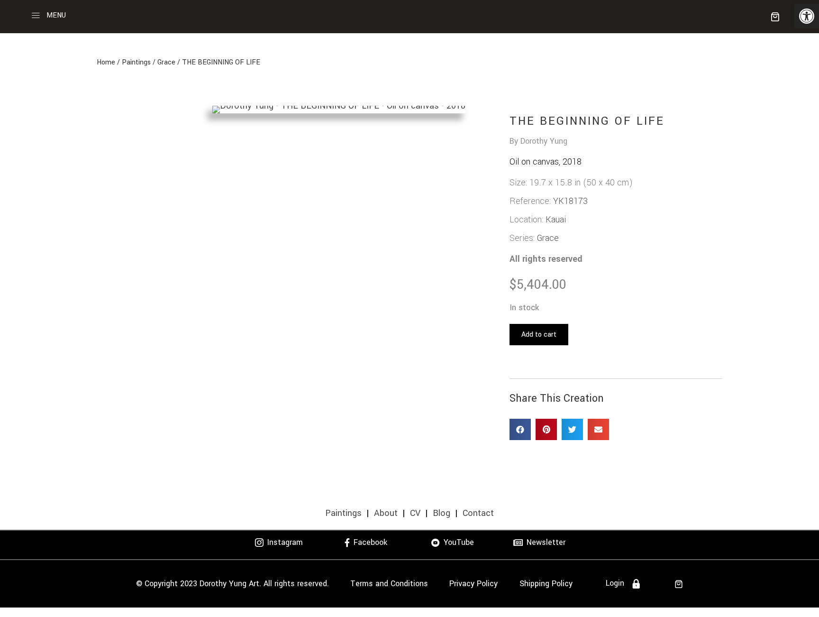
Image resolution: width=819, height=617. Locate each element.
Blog (441, 513)
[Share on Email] (598, 429)
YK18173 (570, 201)
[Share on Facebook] (520, 429)
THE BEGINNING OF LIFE (221, 62)
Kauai (556, 219)
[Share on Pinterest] (546, 429)
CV (415, 513)
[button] (806, 16)
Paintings (136, 62)
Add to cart (538, 335)
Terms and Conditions (389, 583)
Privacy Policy (473, 583)
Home (106, 62)
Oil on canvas (534, 162)
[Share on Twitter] (572, 429)
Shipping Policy (546, 583)
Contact (478, 513)
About (386, 513)
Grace (166, 62)
